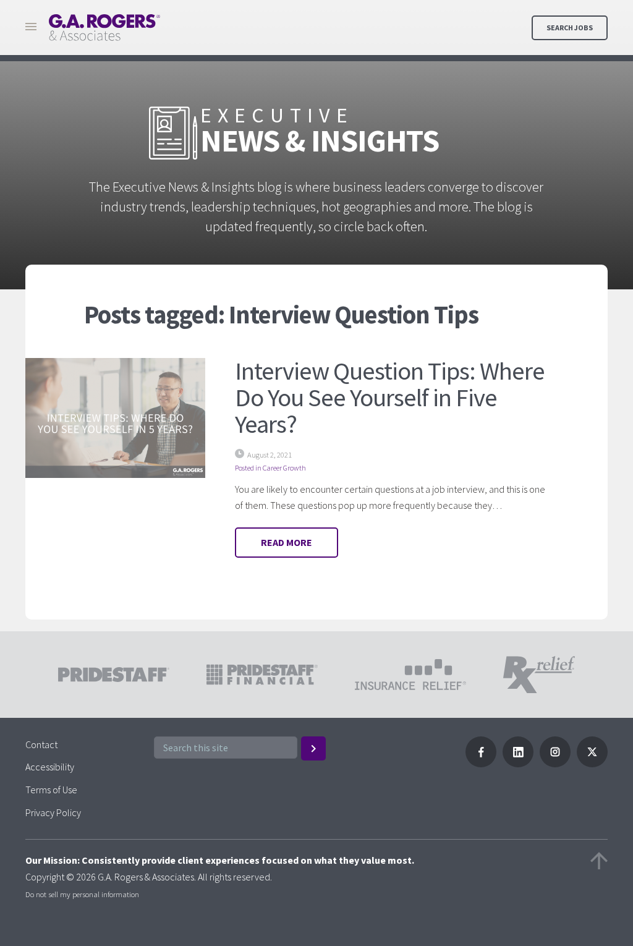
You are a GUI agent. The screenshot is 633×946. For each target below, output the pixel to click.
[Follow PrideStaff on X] (592, 763)
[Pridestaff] (104, 27)
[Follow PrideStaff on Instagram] (555, 763)
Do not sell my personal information (82, 894)
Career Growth (284, 467)
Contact (41, 744)
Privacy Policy (53, 812)
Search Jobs (569, 27)
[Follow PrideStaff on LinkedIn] (518, 763)
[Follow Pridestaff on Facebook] (480, 763)
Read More (286, 542)
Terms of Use (51, 789)
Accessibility (49, 767)
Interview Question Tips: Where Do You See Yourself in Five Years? (389, 397)
